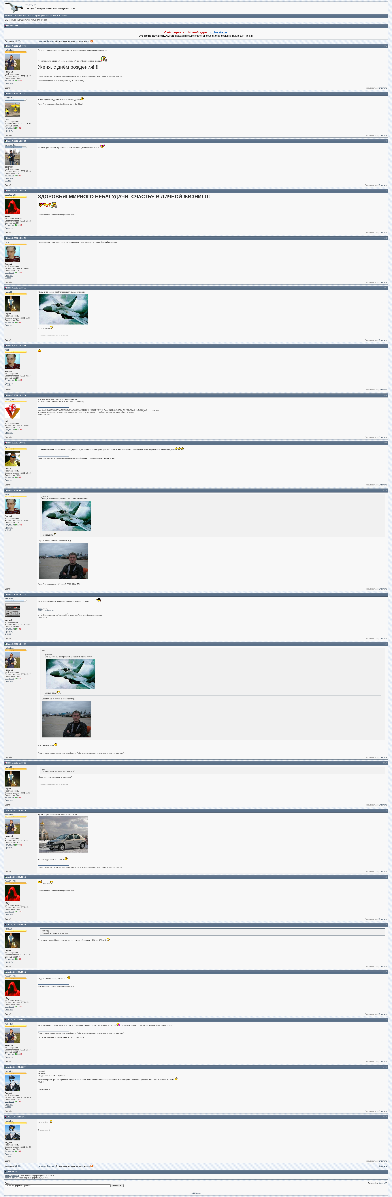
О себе (8, 180)
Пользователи (20, 16)
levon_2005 (10, 399)
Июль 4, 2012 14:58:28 (16, 191)
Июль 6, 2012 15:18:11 (16, 763)
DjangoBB (383, 1183)
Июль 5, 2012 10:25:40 (16, 346)
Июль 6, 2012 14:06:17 (16, 644)
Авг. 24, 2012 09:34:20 (16, 810)
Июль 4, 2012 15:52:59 (16, 238)
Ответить (383, 88)
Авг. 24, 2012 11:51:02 (16, 1117)
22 (19, 41)
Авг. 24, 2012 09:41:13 (16, 877)
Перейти (9, 1183)
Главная (8, 16)
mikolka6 (9, 50)
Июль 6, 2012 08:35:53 (16, 490)
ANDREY (9, 599)
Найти (31, 16)
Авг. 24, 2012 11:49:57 (16, 1067)
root (7, 242)
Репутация (9, 80)
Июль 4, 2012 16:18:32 (16, 288)
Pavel (7, 447)
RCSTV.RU (31, 5)
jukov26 (8, 292)
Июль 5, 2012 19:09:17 (16, 443)
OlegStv (8, 98)
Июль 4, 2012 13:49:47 (16, 46)
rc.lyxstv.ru (218, 32)
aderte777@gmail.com (46, 610)
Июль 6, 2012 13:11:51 (16, 594)
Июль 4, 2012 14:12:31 (16, 93)
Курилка (50, 41)
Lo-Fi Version (196, 1193)
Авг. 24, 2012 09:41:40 (16, 925)
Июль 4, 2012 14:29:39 (16, 141)
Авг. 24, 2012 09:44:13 (16, 972)
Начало (41, 41)
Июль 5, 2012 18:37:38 (16, 395)
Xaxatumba (10, 145)
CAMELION (10, 195)
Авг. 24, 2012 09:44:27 (16, 1020)
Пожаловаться (371, 88)
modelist (9, 1071)
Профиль (9, 83)
